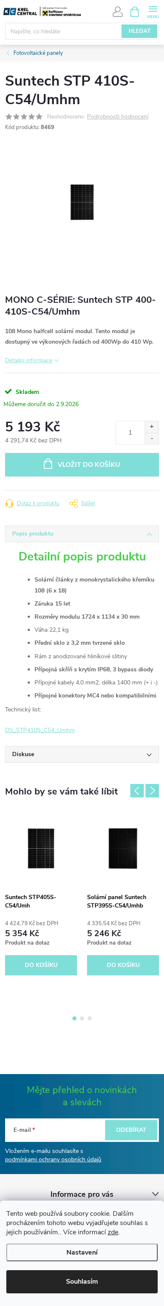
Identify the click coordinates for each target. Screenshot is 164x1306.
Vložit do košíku (89, 464)
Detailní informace (28, 360)
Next (152, 790)
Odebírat (131, 1130)
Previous (137, 790)
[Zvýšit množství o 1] (152, 427)
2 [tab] (82, 1018)
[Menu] (153, 11)
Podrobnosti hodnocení (117, 117)
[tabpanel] (41, 894)
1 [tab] (74, 1018)
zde (113, 1232)
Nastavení (82, 1252)
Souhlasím (82, 1281)
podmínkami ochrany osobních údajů (53, 1159)
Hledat (140, 31)
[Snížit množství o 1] (152, 438)
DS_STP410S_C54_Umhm (40, 730)
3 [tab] (89, 1018)
